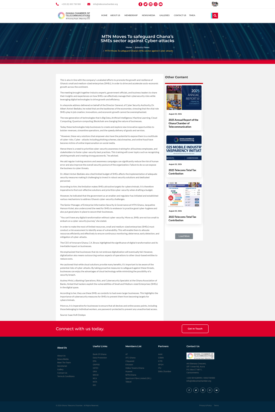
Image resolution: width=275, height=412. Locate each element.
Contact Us (180, 15)
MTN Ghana (130, 375)
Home (104, 15)
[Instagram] (156, 4)
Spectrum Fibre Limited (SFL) (138, 378)
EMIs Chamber (164, 371)
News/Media (148, 15)
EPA (94, 361)
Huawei (128, 371)
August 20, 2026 (175, 114)
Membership (131, 15)
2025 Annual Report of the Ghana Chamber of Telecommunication (183, 123)
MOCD (96, 375)
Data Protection (100, 358)
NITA (95, 382)
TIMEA (192, 15)
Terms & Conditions (65, 376)
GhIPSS (96, 364)
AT (126, 354)
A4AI (160, 354)
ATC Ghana (130, 358)
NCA (95, 378)
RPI (94, 385)
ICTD (160, 361)
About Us (115, 15)
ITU (159, 368)
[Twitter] (145, 4)
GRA (95, 371)
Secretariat (62, 366)
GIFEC (95, 368)
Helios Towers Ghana (134, 368)
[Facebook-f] (140, 4)
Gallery (60, 369)
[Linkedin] (151, 4)
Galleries (164, 15)
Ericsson (129, 364)
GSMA (161, 358)
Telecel (128, 382)
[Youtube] (161, 4)
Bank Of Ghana (99, 354)
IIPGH (160, 364)
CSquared (129, 361)
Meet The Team (64, 362)
